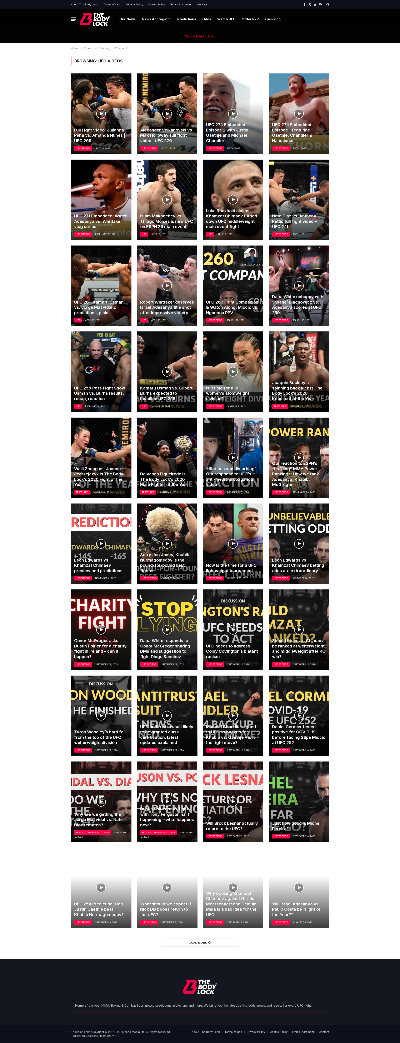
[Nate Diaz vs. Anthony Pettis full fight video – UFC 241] (299, 200)
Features (280, 406)
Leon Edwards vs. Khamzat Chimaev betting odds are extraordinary (298, 565)
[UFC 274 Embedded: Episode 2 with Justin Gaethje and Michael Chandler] (233, 113)
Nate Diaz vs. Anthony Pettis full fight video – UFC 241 (294, 221)
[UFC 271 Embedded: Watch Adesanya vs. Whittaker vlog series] (101, 200)
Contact (202, 4)
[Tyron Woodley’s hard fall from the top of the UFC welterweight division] (101, 716)
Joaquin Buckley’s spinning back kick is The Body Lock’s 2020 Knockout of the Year (297, 390)
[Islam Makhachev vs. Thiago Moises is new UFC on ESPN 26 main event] (167, 200)
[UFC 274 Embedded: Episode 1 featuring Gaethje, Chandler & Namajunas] (299, 113)
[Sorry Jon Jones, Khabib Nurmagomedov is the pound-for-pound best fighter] (167, 544)
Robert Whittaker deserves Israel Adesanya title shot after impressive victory (167, 307)
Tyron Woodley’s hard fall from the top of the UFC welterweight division (100, 737)
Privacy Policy (134, 4)
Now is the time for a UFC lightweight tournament (231, 568)
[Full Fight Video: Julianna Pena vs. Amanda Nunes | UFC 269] (101, 113)
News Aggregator (156, 19)
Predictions (186, 19)
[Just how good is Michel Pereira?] (299, 801)
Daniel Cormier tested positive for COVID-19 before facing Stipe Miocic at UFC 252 (298, 734)
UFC (144, 234)
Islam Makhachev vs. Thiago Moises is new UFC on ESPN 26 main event (166, 221)
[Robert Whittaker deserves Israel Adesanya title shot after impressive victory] (167, 286)
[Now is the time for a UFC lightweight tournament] (233, 544)
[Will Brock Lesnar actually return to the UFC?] (233, 801)
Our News (127, 19)
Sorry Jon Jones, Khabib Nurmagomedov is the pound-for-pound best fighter (164, 562)
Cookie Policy (156, 4)
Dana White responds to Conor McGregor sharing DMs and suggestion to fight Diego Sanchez (165, 648)
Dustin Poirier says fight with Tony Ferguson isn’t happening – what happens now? (167, 816)
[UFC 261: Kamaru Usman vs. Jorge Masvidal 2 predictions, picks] (101, 286)
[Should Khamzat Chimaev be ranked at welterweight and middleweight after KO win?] (299, 629)
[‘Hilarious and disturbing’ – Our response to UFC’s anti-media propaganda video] (233, 458)
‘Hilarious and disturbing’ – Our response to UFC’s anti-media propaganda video (232, 476)
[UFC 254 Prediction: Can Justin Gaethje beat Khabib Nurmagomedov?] (101, 887)
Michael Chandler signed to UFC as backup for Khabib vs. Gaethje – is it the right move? (231, 734)
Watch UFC (226, 19)
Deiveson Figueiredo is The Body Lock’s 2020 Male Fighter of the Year (164, 479)
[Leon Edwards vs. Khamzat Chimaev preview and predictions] (101, 544)
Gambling (273, 19)
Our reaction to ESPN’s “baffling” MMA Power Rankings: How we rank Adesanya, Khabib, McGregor (295, 474)
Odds (206, 19)
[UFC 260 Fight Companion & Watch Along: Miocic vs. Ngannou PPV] (233, 286)
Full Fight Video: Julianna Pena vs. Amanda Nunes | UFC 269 (99, 135)
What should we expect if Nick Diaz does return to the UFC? (165, 909)
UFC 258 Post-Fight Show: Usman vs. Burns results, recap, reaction (100, 393)
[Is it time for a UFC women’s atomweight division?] (233, 371)
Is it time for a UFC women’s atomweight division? (227, 393)
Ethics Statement (181, 4)
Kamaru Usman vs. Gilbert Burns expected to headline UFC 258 (166, 393)
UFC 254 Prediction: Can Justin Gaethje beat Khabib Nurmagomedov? (99, 909)
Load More (198, 942)
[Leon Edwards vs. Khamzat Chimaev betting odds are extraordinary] (299, 544)
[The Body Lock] (95, 19)
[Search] (327, 4)
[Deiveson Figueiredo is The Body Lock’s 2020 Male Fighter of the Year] (167, 458)
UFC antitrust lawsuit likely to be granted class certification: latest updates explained (166, 734)
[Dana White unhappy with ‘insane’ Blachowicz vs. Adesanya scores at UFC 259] (299, 286)
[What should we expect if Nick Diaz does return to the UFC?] (167, 887)
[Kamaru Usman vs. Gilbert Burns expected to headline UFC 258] (167, 371)
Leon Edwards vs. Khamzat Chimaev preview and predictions (98, 565)
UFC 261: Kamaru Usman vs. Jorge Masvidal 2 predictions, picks (99, 307)
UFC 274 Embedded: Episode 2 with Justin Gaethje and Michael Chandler (227, 132)
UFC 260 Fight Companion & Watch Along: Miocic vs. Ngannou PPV (232, 307)
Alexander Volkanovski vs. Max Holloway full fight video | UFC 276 (166, 135)
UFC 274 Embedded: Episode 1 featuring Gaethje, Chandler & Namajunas (292, 132)
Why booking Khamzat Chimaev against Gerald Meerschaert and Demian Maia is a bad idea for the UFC (231, 904)
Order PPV (250, 19)
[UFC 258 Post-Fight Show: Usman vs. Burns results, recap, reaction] (101, 371)
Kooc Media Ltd (135, 1031)
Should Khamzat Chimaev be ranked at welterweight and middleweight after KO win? (299, 648)
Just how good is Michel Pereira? (296, 826)
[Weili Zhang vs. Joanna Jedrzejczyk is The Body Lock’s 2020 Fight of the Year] (101, 458)
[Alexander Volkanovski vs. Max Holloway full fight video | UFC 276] (167, 113)
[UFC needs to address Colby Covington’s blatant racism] (233, 629)
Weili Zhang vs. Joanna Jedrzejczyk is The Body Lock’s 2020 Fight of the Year (98, 476)
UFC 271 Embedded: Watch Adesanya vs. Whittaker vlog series (101, 221)
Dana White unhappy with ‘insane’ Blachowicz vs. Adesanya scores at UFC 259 (297, 304)
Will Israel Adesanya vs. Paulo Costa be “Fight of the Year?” (296, 909)
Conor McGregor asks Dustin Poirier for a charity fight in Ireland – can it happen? (100, 648)
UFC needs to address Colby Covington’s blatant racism (232, 651)
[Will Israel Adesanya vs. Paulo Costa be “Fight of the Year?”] (299, 887)
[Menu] (73, 19)
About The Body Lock (84, 4)
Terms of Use (111, 4)
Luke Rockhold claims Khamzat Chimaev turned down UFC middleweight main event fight (231, 218)
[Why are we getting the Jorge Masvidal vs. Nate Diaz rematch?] (101, 801)
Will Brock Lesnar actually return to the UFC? (232, 826)
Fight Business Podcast (92, 832)
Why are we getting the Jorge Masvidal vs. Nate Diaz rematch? (98, 819)
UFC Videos (83, 148)
